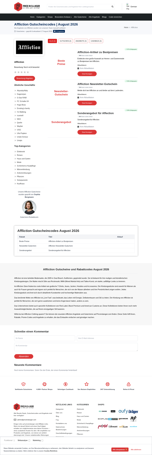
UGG (19, 130)
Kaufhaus (20, 184)
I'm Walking (21, 112)
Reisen (20, 155)
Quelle (19, 123)
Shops (50, 17)
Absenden (24, 356)
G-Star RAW (22, 98)
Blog (57, 416)
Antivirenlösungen (24, 173)
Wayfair (20, 126)
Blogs (104, 17)
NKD (19, 119)
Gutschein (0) (65, 41)
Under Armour (22, 137)
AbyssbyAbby (22, 91)
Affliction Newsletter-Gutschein (97, 84)
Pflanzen (20, 176)
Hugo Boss (21, 105)
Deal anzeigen (87, 74)
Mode (19, 162)
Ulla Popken (22, 133)
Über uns (59, 413)
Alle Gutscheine (80, 17)
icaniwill (20, 115)
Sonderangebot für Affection (95, 113)
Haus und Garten (23, 159)
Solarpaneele (22, 180)
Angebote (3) (81, 41)
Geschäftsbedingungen (64, 433)
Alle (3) (52, 41)
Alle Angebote (94, 17)
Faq (57, 420)
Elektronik (21, 152)
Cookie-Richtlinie (50, 451)
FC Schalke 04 (23, 101)
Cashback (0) (96, 41)
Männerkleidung (23, 169)
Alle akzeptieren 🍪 (120, 449)
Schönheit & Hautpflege (26, 166)
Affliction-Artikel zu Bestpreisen (97, 52)
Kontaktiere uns (61, 423)
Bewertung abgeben (25, 78)
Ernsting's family (23, 108)
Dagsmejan (21, 94)
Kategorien (41, 17)
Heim (32, 17)
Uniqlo (19, 140)
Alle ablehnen (136, 449)
